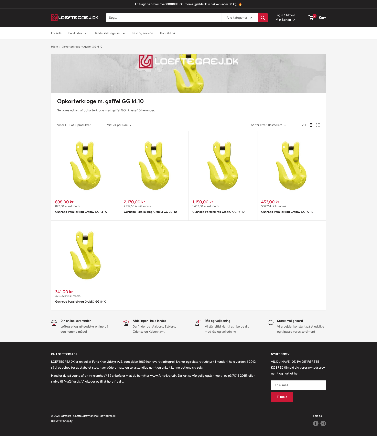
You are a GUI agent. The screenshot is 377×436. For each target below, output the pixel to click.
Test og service (142, 33)
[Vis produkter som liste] (318, 125)
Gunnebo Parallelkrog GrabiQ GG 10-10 (287, 212)
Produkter (75, 33)
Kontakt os (167, 33)
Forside (56, 33)
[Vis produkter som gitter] (311, 125)
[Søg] (263, 17)
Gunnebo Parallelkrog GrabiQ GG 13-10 (81, 212)
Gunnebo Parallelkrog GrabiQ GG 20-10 (150, 212)
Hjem (54, 46)
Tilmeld (282, 397)
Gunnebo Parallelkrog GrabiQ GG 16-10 (218, 212)
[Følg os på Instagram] (323, 423)
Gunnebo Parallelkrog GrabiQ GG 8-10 (80, 301)
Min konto (283, 20)
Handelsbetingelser (107, 33)
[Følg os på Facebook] (315, 423)
